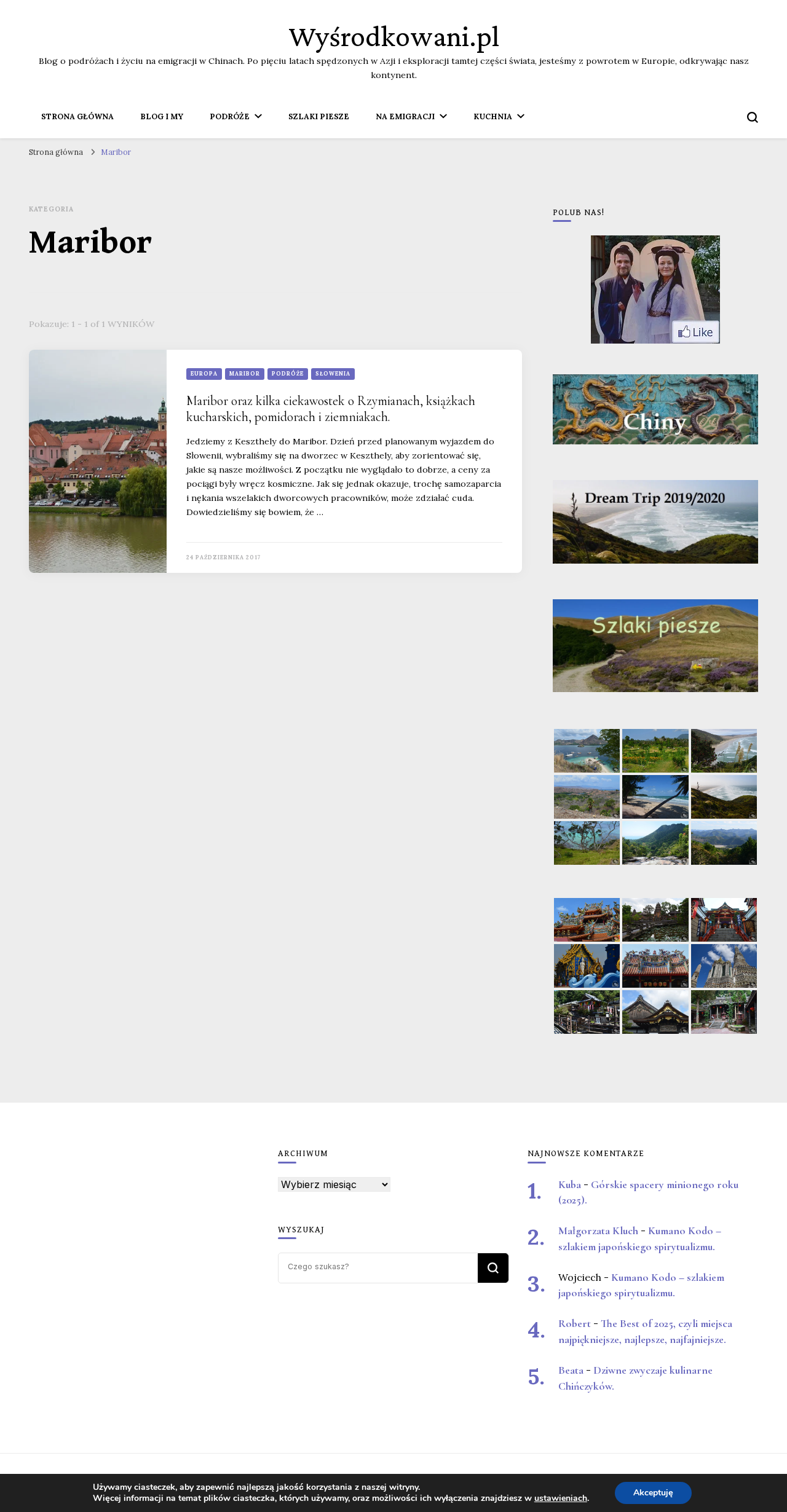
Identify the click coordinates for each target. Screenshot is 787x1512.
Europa (204, 373)
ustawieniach (560, 1498)
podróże (288, 373)
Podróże (230, 116)
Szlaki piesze (318, 116)
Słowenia (332, 373)
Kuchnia (492, 116)
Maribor (244, 373)
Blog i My (161, 116)
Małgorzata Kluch (598, 1230)
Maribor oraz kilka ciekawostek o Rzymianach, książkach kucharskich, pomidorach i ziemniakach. (330, 409)
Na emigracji (405, 116)
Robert (574, 1323)
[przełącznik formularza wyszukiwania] (752, 117)
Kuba (569, 1184)
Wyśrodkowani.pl (393, 36)
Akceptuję (653, 1492)
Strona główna (77, 116)
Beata (570, 1370)
